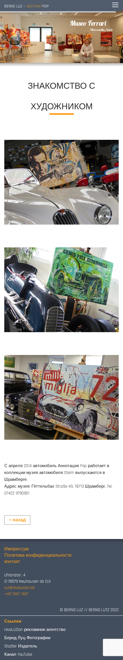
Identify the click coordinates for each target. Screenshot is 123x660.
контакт (12, 562)
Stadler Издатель (20, 646)
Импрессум (16, 549)
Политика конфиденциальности (38, 555)
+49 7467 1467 (16, 594)
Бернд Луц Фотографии (27, 638)
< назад (17, 520)
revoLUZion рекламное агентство (35, 629)
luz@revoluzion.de (19, 587)
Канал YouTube (18, 654)
